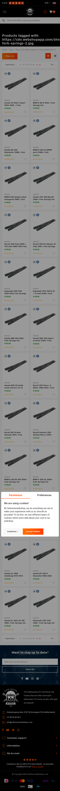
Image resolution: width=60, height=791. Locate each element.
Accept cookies (33, 531)
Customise (11, 531)
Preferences (44, 495)
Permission (15, 495)
